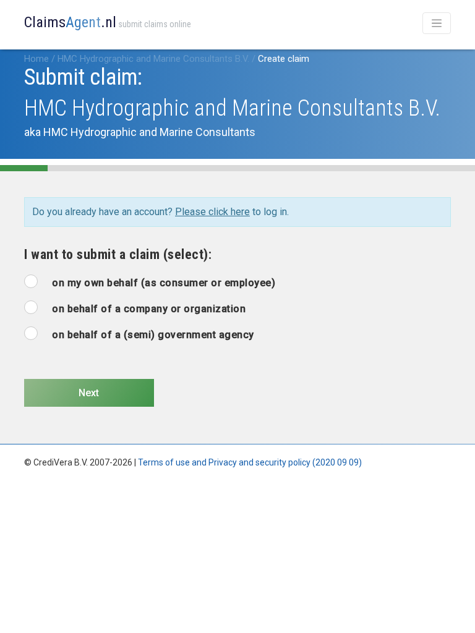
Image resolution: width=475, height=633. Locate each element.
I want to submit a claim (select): (118, 254)
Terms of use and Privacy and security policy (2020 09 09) (250, 462)
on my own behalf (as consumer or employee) (163, 283)
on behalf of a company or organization (149, 309)
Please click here (212, 212)
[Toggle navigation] (436, 23)
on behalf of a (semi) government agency (153, 335)
